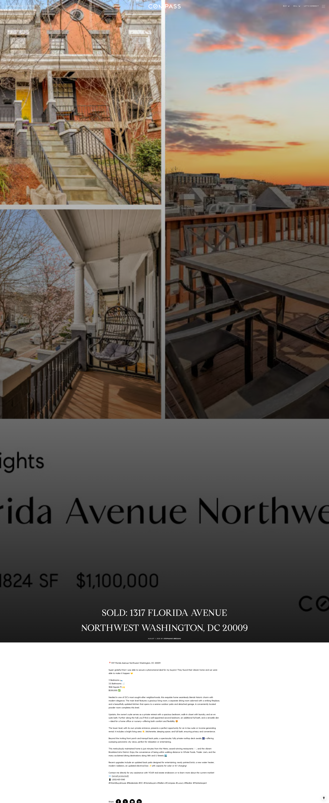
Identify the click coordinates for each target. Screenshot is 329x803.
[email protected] (120, 776)
